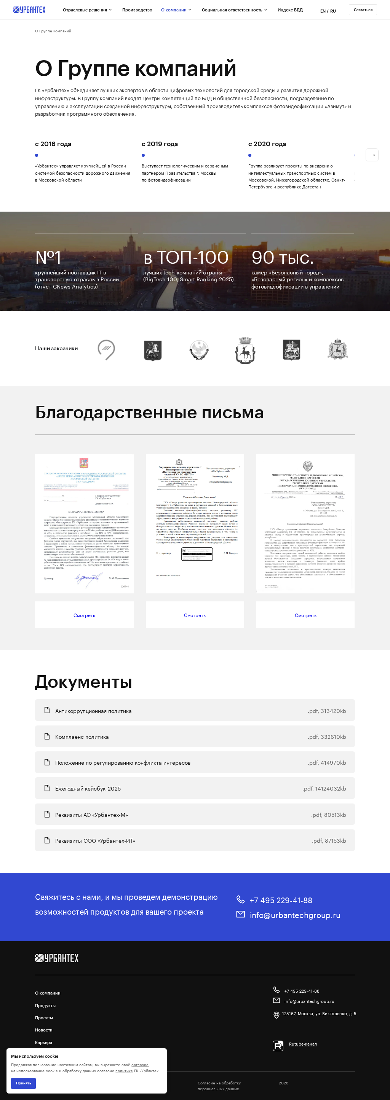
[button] (372, 154)
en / (324, 10)
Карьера (43, 1042)
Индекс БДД (290, 9)
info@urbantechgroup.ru (295, 914)
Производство (137, 9)
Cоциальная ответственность (232, 9)
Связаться (363, 9)
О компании (174, 9)
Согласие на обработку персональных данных (219, 1085)
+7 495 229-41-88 (281, 899)
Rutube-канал (303, 1043)
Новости (44, 1029)
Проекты (44, 1017)
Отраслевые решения (85, 9)
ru (333, 10)
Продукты (45, 1005)
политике (124, 1070)
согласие (140, 1064)
